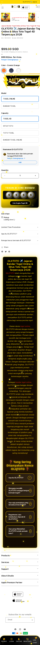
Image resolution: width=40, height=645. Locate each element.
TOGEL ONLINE (9, 99)
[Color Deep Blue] (11, 70)
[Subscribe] (32, 620)
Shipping (12, 51)
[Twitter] (6, 252)
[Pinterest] (9, 252)
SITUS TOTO (8, 126)
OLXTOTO (10, 273)
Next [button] (38, 2)
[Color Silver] (18, 70)
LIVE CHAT (35, 641)
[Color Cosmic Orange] (3, 70)
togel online (25, 326)
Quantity (4, 170)
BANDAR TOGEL (9, 106)
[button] (2, 7)
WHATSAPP (27, 641)
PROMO (4, 641)
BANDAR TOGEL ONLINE (12, 140)
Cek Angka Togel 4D (20, 203)
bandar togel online (23, 382)
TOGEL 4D (7, 119)
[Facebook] (2, 252)
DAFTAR (19, 641)
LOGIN (11, 641)
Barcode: (14, 38)
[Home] (16, 6)
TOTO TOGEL (8, 133)
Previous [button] (2, 2)
